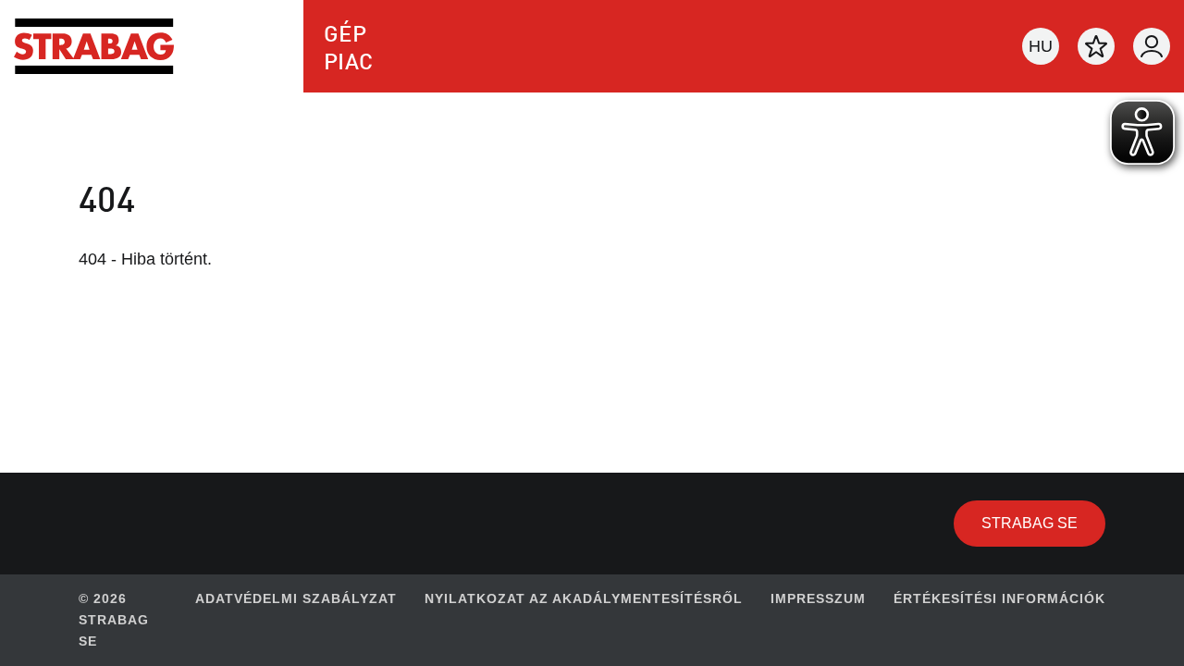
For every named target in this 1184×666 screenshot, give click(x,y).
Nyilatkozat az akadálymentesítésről (584, 598)
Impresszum (818, 598)
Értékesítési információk (999, 598)
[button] (1040, 46)
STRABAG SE (1043, 522)
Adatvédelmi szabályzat (296, 598)
